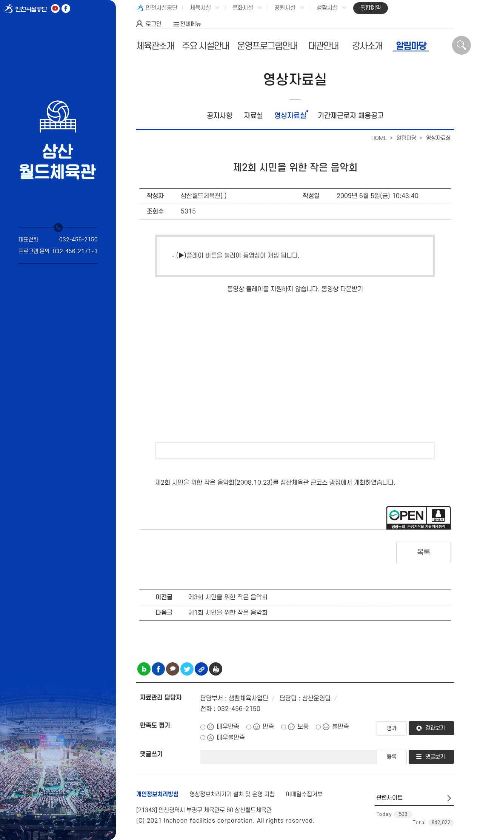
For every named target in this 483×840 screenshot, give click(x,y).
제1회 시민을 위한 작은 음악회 (228, 613)
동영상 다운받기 (342, 289)
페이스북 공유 (158, 669)
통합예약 (370, 8)
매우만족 (228, 726)
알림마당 (411, 46)
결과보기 (435, 728)
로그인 (154, 24)
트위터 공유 (187, 669)
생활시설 (327, 8)
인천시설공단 (161, 8)
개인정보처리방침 (157, 794)
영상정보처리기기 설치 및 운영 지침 (232, 794)
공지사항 (219, 116)
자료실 (253, 116)
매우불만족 (231, 737)
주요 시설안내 (205, 46)
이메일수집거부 (304, 794)
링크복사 (201, 669)
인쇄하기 (215, 669)
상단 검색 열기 (461, 45)
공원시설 (284, 8)
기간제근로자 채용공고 (351, 116)
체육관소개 (155, 46)
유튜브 (55, 8)
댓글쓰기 (151, 754)
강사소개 (367, 46)
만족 (268, 726)
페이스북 (66, 8)
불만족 (340, 726)
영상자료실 (290, 116)
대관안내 (323, 46)
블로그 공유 (144, 669)
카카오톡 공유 (172, 669)
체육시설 (200, 8)
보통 (303, 726)
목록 (423, 552)
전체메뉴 (190, 24)
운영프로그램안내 (267, 46)
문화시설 (242, 8)
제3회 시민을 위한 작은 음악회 (228, 597)
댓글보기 (435, 757)
